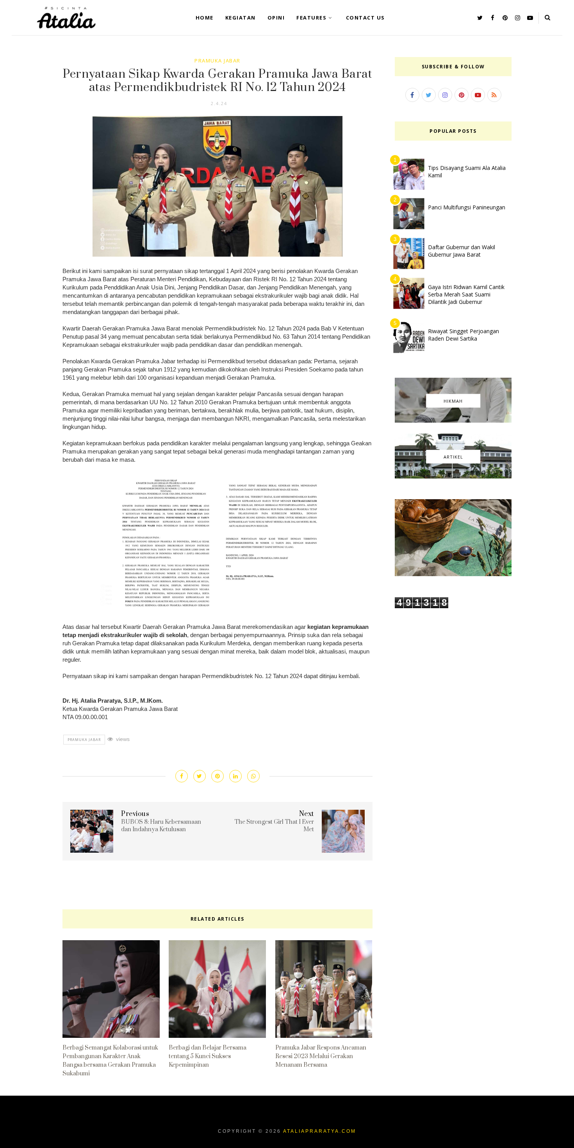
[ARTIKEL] (453, 476)
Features (311, 17)
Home (205, 17)
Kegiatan (240, 17)
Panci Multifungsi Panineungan (466, 207)
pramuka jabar (217, 60)
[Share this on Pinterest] (217, 776)
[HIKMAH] (453, 421)
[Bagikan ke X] (199, 776)
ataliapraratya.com (319, 1131)
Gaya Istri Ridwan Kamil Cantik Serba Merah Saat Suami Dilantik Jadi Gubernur (466, 294)
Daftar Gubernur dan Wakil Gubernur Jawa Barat (461, 250)
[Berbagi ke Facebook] (181, 776)
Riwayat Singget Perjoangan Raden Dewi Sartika (463, 334)
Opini (276, 17)
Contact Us (365, 17)
